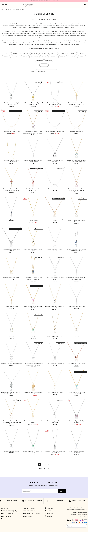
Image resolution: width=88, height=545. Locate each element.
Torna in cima (44, 469)
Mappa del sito (27, 516)
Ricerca (3, 519)
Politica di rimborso (29, 508)
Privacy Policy (70, 509)
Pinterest (49, 513)
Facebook (49, 508)
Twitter (48, 511)
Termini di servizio (29, 511)
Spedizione (4, 508)
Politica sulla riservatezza (31, 513)
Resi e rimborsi (6, 516)
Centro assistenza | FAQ (9, 511)
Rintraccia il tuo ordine (8, 513)
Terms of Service (80, 509)
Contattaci (26, 519)
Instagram (49, 516)
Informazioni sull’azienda (80, 512)
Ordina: (33, 71)
